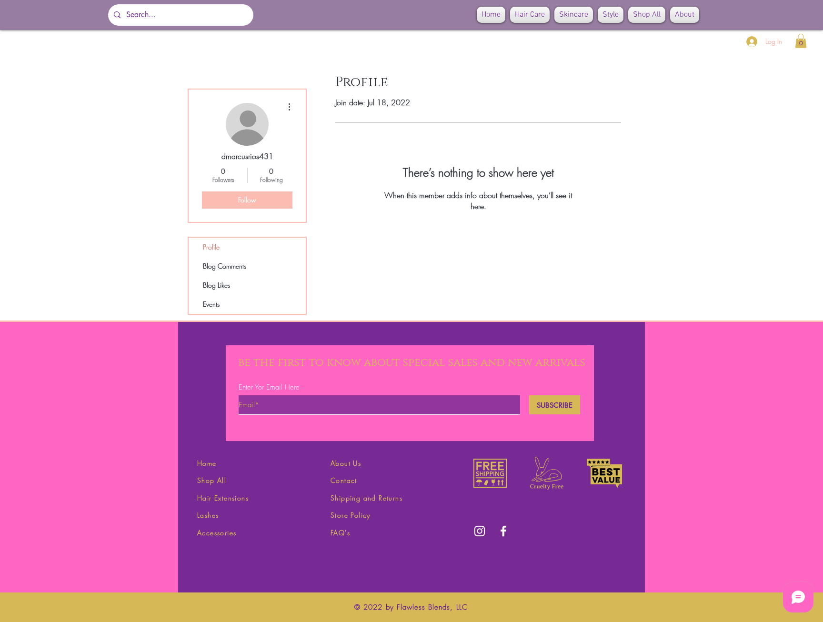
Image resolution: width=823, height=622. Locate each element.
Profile (211, 246)
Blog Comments (224, 266)
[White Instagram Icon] (479, 531)
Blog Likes (216, 285)
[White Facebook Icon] (503, 531)
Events (211, 304)
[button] (801, 41)
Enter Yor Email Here (269, 387)
